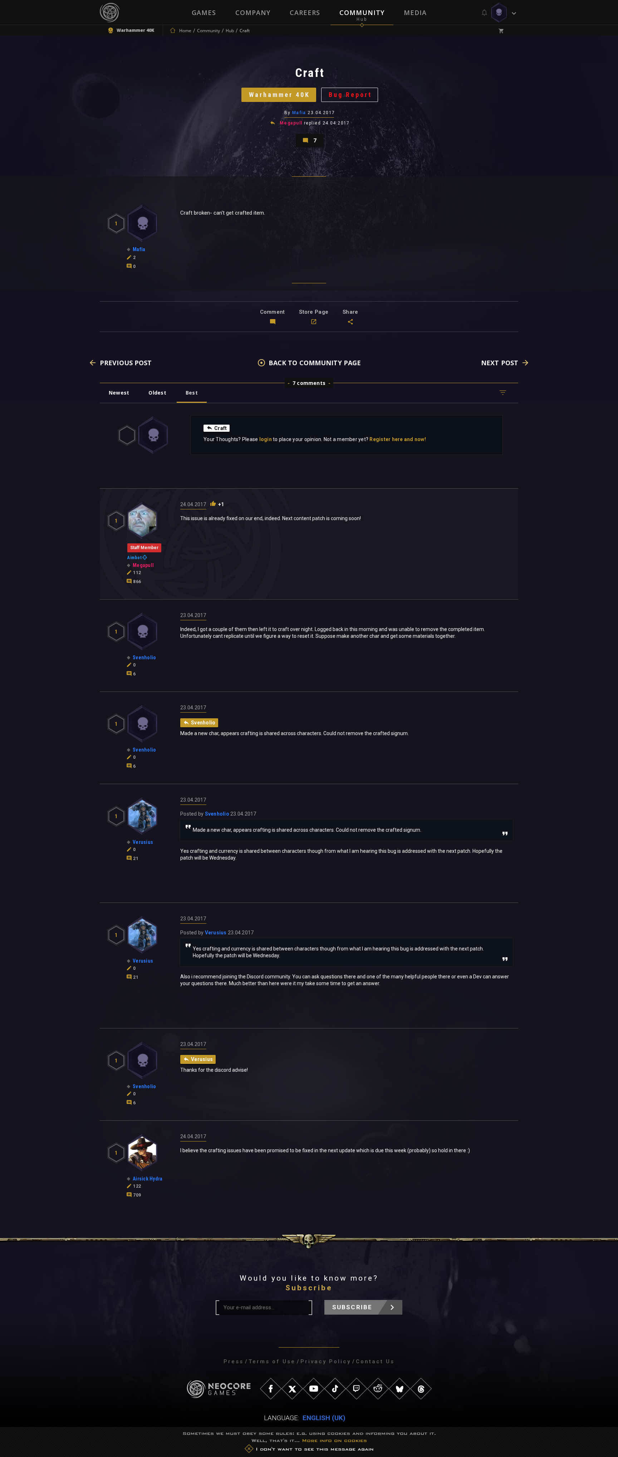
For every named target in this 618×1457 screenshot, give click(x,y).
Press (234, 1361)
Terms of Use (272, 1361)
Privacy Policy (325, 1361)
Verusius (216, 932)
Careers (305, 12)
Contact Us (375, 1361)
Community (361, 12)
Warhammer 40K (279, 94)
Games (204, 12)
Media (415, 12)
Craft (220, 428)
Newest (119, 392)
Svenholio (217, 814)
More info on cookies (334, 1440)
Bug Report (350, 94)
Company (252, 12)
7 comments (309, 383)
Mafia (299, 112)
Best (192, 392)
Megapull (291, 123)
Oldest (157, 392)
